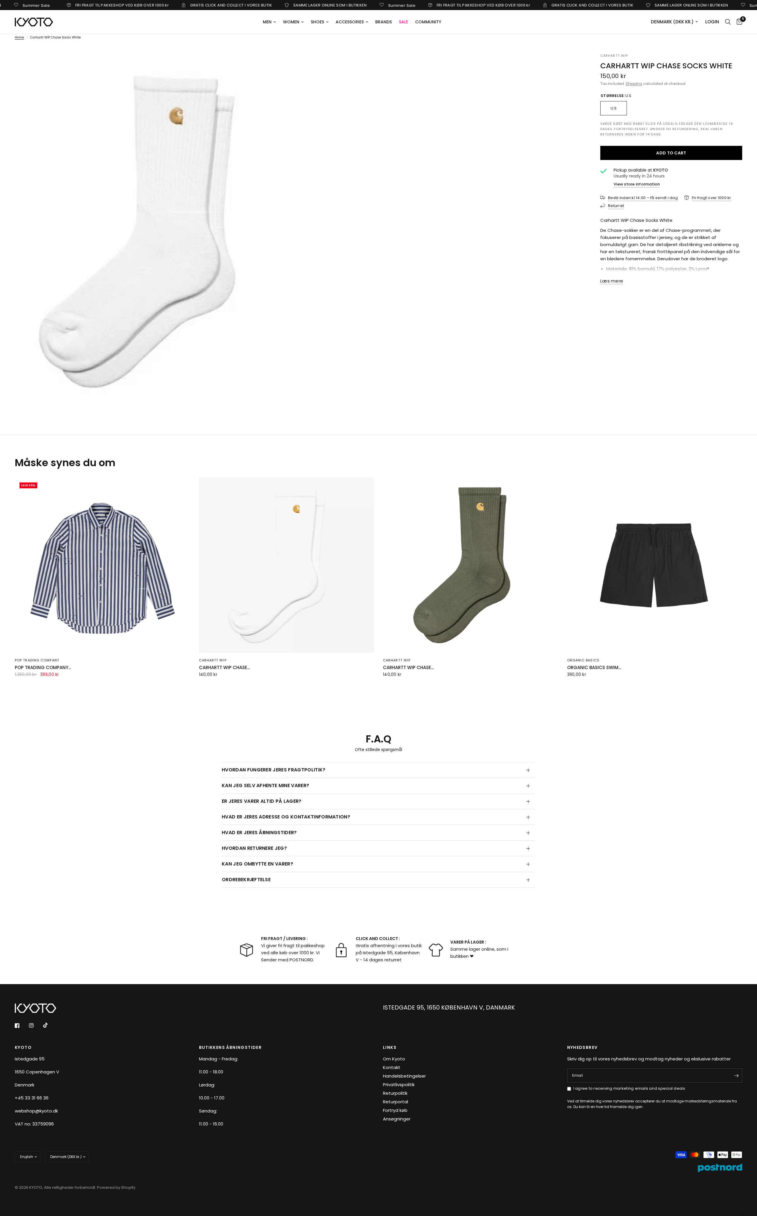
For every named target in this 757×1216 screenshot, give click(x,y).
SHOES (317, 22)
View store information (637, 183)
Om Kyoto (394, 1059)
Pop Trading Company (37, 660)
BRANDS (383, 22)
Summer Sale (364, 5)
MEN (267, 22)
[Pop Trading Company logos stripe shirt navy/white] (102, 565)
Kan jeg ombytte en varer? (257, 863)
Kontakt (391, 1067)
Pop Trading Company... (43, 667)
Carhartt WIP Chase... (224, 667)
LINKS (390, 1047)
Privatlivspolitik (399, 1084)
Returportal (395, 1102)
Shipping (634, 83)
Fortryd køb (395, 1110)
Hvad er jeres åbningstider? (259, 832)
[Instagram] (35, 1025)
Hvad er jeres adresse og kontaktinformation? (286, 816)
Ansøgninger (396, 1119)
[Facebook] (21, 1025)
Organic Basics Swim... (594, 667)
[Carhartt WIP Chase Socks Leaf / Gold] (470, 565)
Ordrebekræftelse (246, 879)
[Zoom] (286, 65)
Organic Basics (583, 660)
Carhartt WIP (213, 660)
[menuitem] (269, 22)
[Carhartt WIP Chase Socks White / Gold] (286, 565)
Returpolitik (395, 1093)
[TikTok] (49, 1025)
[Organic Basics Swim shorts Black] (655, 565)
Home (19, 37)
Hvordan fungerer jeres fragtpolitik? (274, 769)
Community (428, 22)
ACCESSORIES (350, 22)
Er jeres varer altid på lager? (262, 801)
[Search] (728, 22)
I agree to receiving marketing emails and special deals (629, 1088)
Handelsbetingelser (404, 1076)
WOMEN (291, 22)
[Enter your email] (736, 1075)
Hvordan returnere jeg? (254, 848)
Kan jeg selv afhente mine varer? (265, 785)
